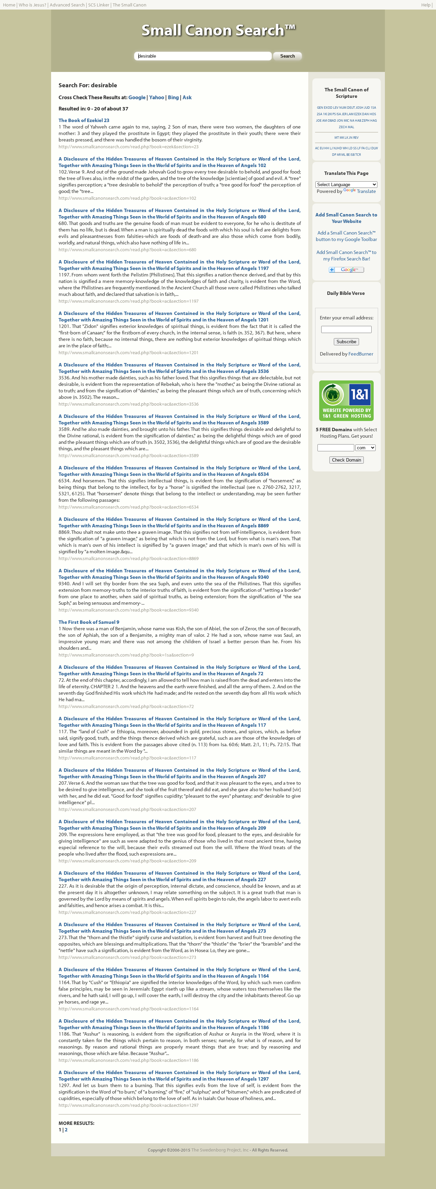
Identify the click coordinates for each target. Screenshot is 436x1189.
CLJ (368, 148)
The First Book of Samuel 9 (89, 622)
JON (340, 120)
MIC (346, 120)
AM (324, 120)
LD (350, 148)
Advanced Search (67, 5)
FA (363, 148)
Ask (187, 97)
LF (359, 148)
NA (352, 120)
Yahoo (156, 97)
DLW (374, 148)
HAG (373, 120)
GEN (320, 107)
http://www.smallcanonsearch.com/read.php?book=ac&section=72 (126, 706)
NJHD (337, 148)
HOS (373, 114)
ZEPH (366, 120)
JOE (319, 120)
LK (346, 137)
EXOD (328, 107)
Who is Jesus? (32, 5)
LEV (336, 107)
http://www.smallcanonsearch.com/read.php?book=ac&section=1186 (129, 1060)
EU (322, 148)
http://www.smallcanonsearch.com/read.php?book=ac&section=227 (127, 912)
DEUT (351, 107)
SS (355, 148)
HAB (358, 120)
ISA (339, 114)
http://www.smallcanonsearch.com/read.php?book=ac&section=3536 (129, 404)
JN (351, 137)
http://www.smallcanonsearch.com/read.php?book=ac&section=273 (127, 957)
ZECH (343, 127)
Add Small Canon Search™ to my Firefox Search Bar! (346, 255)
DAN (365, 114)
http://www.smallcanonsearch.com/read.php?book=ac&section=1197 (129, 301)
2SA (319, 114)
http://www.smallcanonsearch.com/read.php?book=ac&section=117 (127, 758)
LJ (331, 148)
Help (426, 5)
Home (9, 5)
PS (334, 114)
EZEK (357, 114)
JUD (367, 107)
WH (345, 148)
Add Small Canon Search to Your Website (346, 217)
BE (348, 154)
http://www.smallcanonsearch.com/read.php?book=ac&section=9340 (129, 610)
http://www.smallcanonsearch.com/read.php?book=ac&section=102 (127, 198)
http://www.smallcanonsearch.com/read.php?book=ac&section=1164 (129, 1009)
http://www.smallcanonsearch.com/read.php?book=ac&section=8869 (129, 558)
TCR (358, 154)
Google (136, 97)
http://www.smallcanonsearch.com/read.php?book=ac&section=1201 (129, 352)
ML (343, 154)
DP (334, 154)
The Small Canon (129, 5)
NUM (342, 107)
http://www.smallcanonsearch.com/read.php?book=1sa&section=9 (126, 655)
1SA (373, 107)
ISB (353, 154)
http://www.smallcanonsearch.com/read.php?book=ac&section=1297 (129, 1105)
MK (342, 137)
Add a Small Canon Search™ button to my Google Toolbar (346, 235)
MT (336, 137)
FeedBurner (360, 353)
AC (317, 148)
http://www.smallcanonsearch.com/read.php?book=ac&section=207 (127, 809)
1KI (325, 114)
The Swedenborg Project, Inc (220, 1150)
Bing (173, 97)
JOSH (359, 107)
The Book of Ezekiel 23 (84, 120)
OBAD (332, 120)
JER (344, 114)
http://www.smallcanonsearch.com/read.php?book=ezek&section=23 (129, 147)
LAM (350, 114)
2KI (330, 114)
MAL (351, 127)
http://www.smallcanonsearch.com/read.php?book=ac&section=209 (127, 861)
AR (339, 154)
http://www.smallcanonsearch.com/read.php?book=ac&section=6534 (129, 507)
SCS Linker (98, 5)
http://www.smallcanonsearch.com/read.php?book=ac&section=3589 (129, 455)
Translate (366, 191)
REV (356, 137)
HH (326, 148)
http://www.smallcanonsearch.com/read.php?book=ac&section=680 (127, 249)
